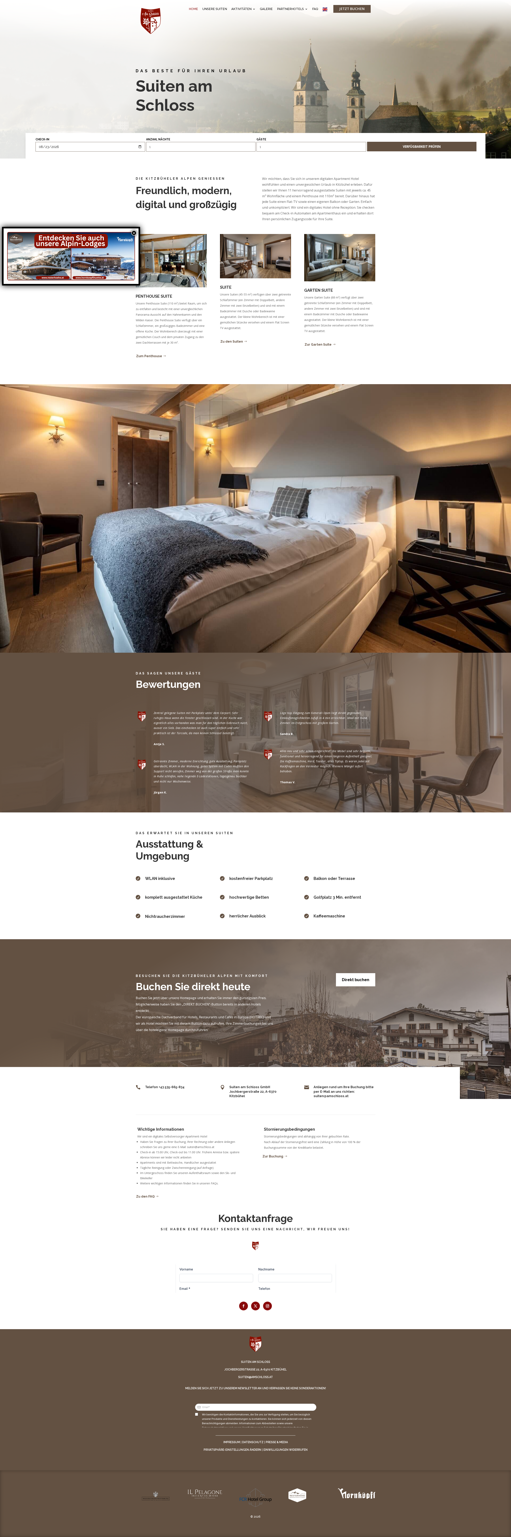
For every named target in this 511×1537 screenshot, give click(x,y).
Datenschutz (252, 1442)
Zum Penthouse (149, 356)
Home (193, 9)
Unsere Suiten (214, 9)
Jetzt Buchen (352, 8)
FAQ (315, 9)
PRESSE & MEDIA (277, 1442)
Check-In (42, 139)
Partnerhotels (290, 9)
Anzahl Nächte (158, 139)
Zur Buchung (272, 1156)
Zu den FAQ (145, 1196)
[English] (325, 10)
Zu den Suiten (231, 341)
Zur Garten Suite (318, 344)
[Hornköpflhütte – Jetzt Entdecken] (103, 256)
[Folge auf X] (255, 1306)
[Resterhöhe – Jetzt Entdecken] (39, 256)
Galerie (266, 9)
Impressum (231, 1442)
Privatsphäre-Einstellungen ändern (232, 1449)
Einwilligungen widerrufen (285, 1449)
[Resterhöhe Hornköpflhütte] (71, 256)
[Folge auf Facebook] (243, 1306)
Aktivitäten (241, 9)
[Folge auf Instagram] (267, 1306)
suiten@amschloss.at (255, 1377)
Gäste (261, 139)
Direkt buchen (355, 979)
